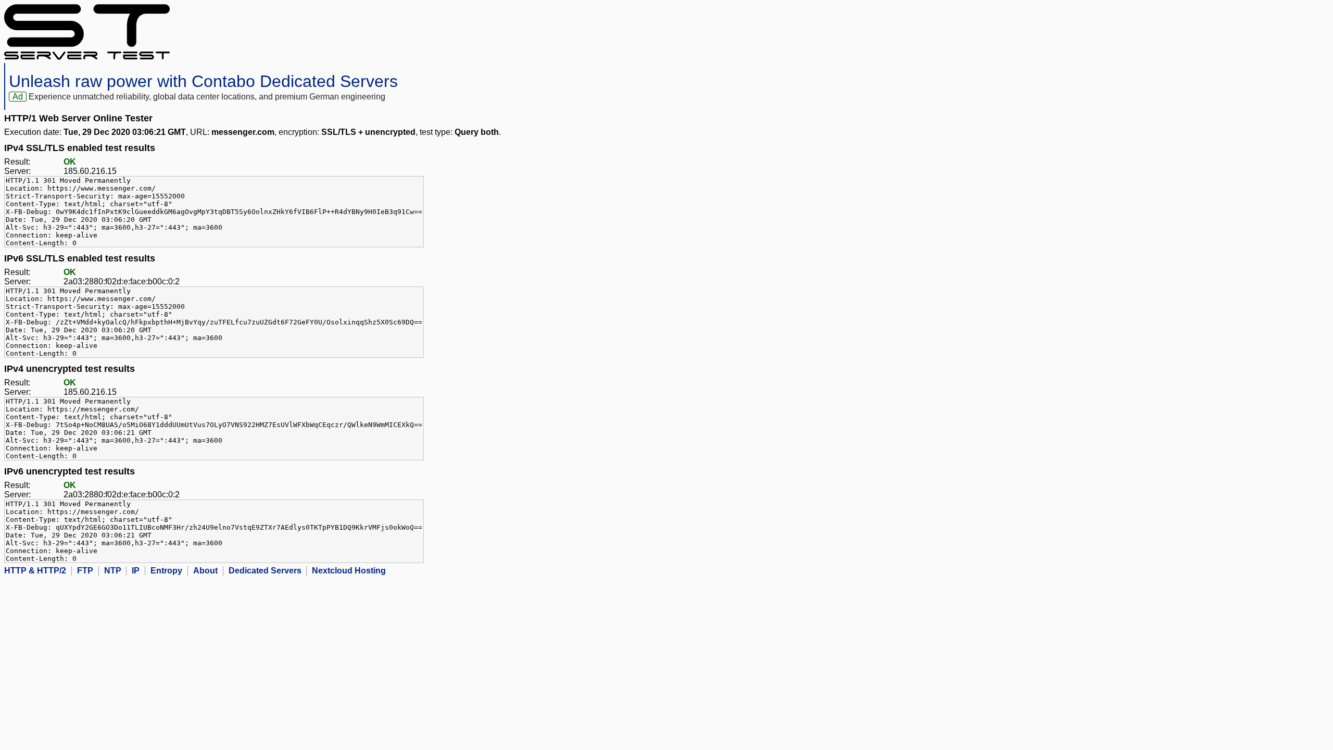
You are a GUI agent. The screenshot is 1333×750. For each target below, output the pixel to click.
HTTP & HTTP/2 (35, 570)
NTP (112, 570)
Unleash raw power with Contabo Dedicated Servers (203, 81)
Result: (17, 161)
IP (136, 570)
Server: (17, 171)
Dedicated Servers (265, 570)
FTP (85, 570)
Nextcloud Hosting (349, 570)
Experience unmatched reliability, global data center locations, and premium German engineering (207, 96)
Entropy (166, 570)
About (205, 570)
